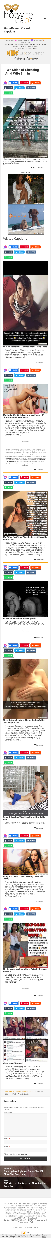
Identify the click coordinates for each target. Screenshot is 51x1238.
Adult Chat (24, 48)
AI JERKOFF (37, 40)
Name (7, 1139)
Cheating (26, 1094)
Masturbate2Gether (23, 40)
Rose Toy (23, 46)
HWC (14, 1094)
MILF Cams (18, 44)
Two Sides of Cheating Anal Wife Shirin (19, 1091)
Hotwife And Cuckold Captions (17, 29)
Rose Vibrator (33, 48)
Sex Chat (17, 48)
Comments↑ (40, 362)
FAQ (31, 1222)
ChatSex (26, 44)
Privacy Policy (21, 1154)
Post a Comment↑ (38, 167)
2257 (24, 1220)
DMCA (30, 1220)
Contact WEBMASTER (12, 1220)
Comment (8, 1112)
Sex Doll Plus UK (35, 44)
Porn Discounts (9, 44)
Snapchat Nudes (32, 46)
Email (7, 1146)
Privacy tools (23, 1222)
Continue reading (13, 434)
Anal (21, 1094)
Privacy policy (40, 1220)
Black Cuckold (11, 458)
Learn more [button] (44, 1236)
